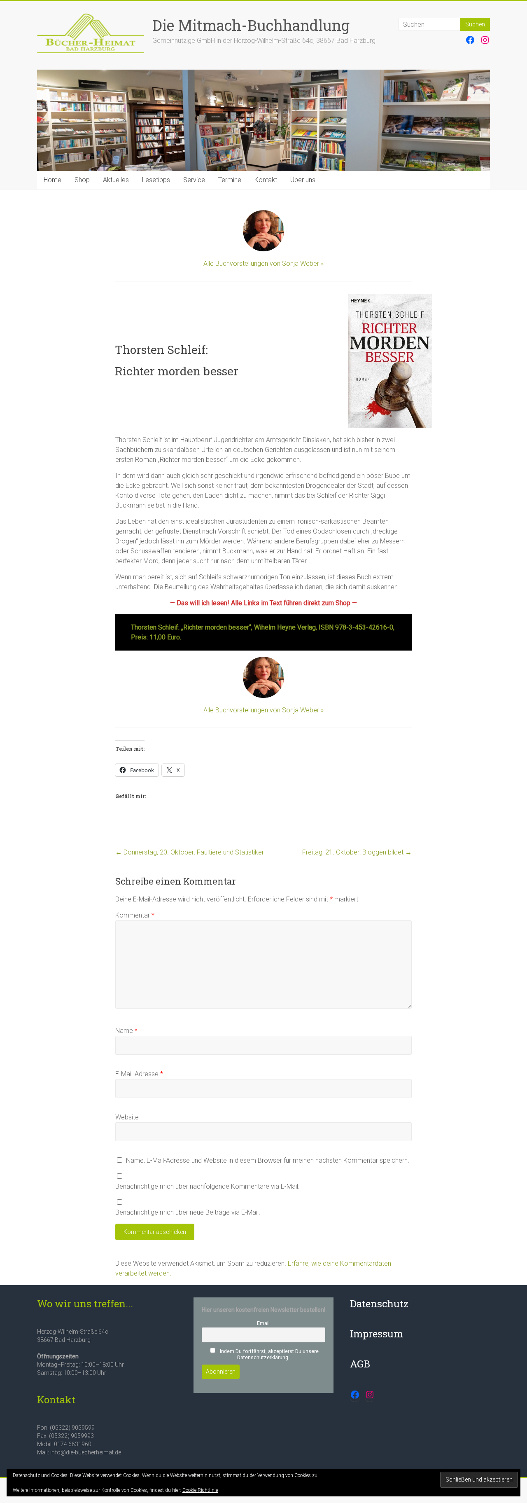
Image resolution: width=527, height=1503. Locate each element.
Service (194, 180)
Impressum (376, 1333)
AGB (360, 1363)
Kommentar (134, 915)
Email (263, 1323)
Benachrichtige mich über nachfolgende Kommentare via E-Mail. (207, 1186)
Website (127, 1117)
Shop (82, 180)
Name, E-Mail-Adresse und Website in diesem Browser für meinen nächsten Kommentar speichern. (267, 1160)
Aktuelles (116, 180)
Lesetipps (156, 180)
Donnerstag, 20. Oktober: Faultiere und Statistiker (189, 852)
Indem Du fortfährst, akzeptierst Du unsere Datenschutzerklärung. (269, 1354)
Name (126, 1031)
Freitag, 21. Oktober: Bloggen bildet (357, 852)
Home (52, 180)
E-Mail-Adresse (139, 1074)
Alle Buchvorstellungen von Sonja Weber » (263, 263)
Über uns (302, 180)
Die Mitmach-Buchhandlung (251, 25)
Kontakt (265, 180)
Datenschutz (379, 1303)
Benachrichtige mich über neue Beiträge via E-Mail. (187, 1212)
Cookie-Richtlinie (200, 1490)
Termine (229, 180)
